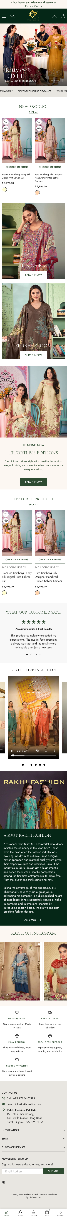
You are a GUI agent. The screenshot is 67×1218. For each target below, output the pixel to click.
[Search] (12, 16)
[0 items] (63, 16)
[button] (27, 654)
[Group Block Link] (33, 241)
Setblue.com (35, 1197)
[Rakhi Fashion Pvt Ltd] (33, 16)
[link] (60, 1213)
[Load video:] (33, 717)
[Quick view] (6, 128)
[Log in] (54, 16)
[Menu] (4, 16)
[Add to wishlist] (6, 122)
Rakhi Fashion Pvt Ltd (14, 567)
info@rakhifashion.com (28, 1104)
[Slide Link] (33, 54)
